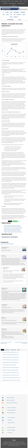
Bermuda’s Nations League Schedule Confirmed (11, 380)
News (4, 14)
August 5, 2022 (4, 256)
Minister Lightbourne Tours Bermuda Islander (12, 229)
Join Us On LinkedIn (11, 417)
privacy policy (4, 444)
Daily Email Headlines (11, 427)
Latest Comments (13, 349)
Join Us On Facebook (10, 397)
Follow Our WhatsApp (11, 430)
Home (12, 1)
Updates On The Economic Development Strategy (13, 228)
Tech (14, 14)
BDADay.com (5, 3)
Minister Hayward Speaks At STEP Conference (12, 230)
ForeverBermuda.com (12, 3)
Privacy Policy (9, 432)
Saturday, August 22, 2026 (5, 1)
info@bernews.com (6, 443)
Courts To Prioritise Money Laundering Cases (11, 359)
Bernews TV (10, 420)
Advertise (16, 1)
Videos (11, 17)
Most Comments (7, 349)
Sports (7, 14)
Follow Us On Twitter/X (10, 400)
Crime (11, 12)
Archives (18, 349)
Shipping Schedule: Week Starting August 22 (10, 362)
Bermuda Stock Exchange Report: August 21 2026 (11, 377)
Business (7, 12)
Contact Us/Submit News (11, 410)
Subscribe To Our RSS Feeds (12, 402)
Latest (2, 349)
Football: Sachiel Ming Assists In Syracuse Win (11, 357)
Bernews (14, 440)
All (3, 12)
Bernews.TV (14, 5)
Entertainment (16, 12)
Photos (23, 14)
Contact (20, 1)
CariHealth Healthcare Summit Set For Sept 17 (11, 372)
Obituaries (19, 14)
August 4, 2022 (4, 248)
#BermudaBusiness (5, 237)
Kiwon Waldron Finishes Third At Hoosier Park (11, 375)
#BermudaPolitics (14, 237)
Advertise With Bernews (11, 412)
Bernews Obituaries (11, 422)
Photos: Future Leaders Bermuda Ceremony (10, 354)
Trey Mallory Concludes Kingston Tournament (11, 367)
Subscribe (25, 1)
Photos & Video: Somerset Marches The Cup (10, 352)
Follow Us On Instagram (11, 407)
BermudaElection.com (21, 3)
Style (11, 14)
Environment (22, 12)
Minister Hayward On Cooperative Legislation (12, 225)
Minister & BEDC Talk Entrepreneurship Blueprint (12, 226)
